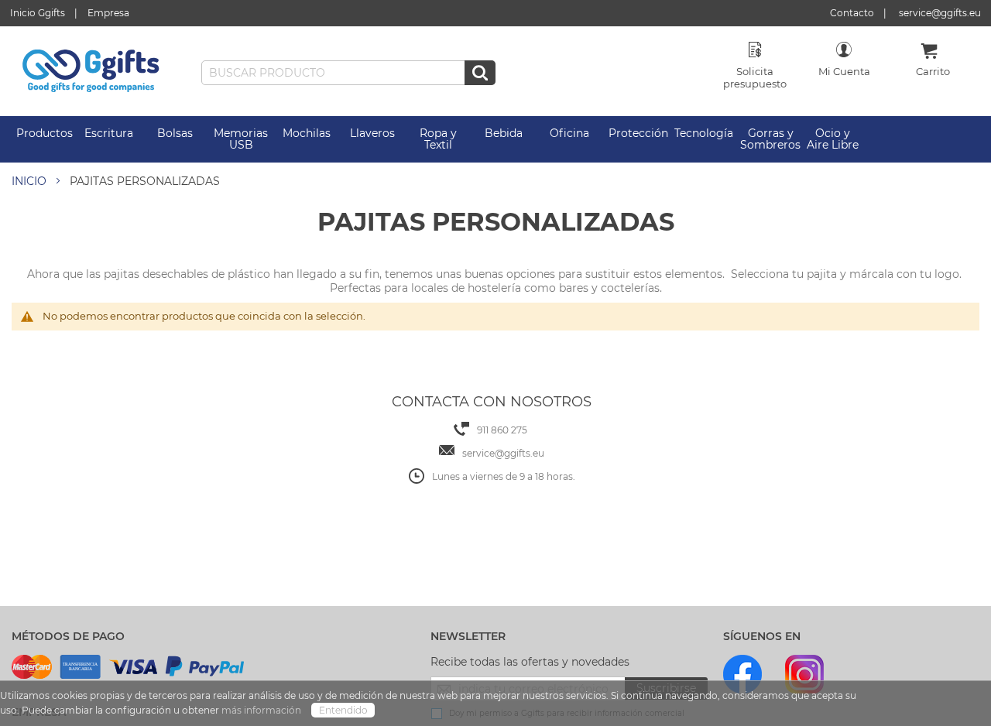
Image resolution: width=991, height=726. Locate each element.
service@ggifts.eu (940, 13)
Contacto (852, 13)
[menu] (495, 139)
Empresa (108, 13)
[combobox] (348, 72)
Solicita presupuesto (755, 77)
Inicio (29, 181)
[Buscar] (480, 72)
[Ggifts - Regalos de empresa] (91, 71)
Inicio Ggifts (37, 13)
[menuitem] (44, 133)
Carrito (933, 71)
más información (262, 710)
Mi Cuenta (844, 71)
